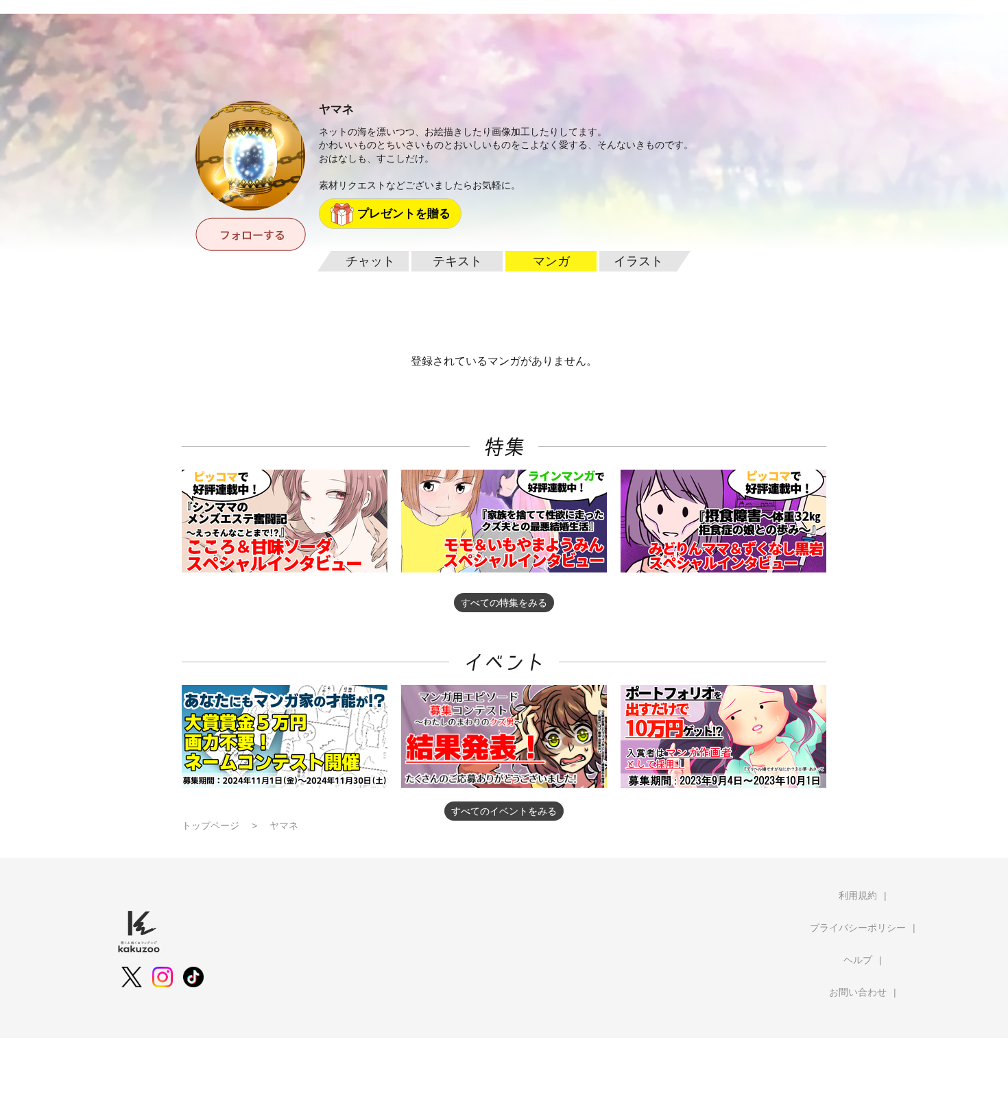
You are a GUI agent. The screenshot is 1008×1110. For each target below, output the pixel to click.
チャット (370, 261)
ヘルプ (857, 959)
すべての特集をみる (504, 602)
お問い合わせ (858, 992)
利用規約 (858, 895)
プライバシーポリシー (858, 927)
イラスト (638, 261)
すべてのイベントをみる (504, 811)
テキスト (457, 261)
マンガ (551, 261)
